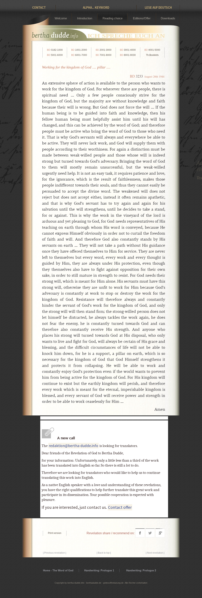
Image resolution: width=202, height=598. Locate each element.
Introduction (84, 18)
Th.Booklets (152, 55)
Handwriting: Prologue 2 (141, 570)
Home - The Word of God (58, 570)
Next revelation (155, 552)
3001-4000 (128, 50)
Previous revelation (54, 552)
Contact (39, 7)
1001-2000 (79, 50)
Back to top (104, 552)
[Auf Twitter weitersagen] (150, 536)
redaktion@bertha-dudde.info (73, 445)
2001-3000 (103, 50)
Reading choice (113, 18)
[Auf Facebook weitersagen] (140, 536)
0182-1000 (55, 50)
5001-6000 (55, 55)
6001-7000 (79, 55)
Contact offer (120, 507)
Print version (54, 533)
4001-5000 (152, 50)
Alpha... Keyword (96, 7)
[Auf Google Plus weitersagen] (160, 536)
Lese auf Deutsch (158, 7)
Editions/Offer (142, 18)
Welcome (61, 18)
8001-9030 (128, 55)
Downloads (168, 18)
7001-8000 (103, 55)
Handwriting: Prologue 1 (99, 570)
